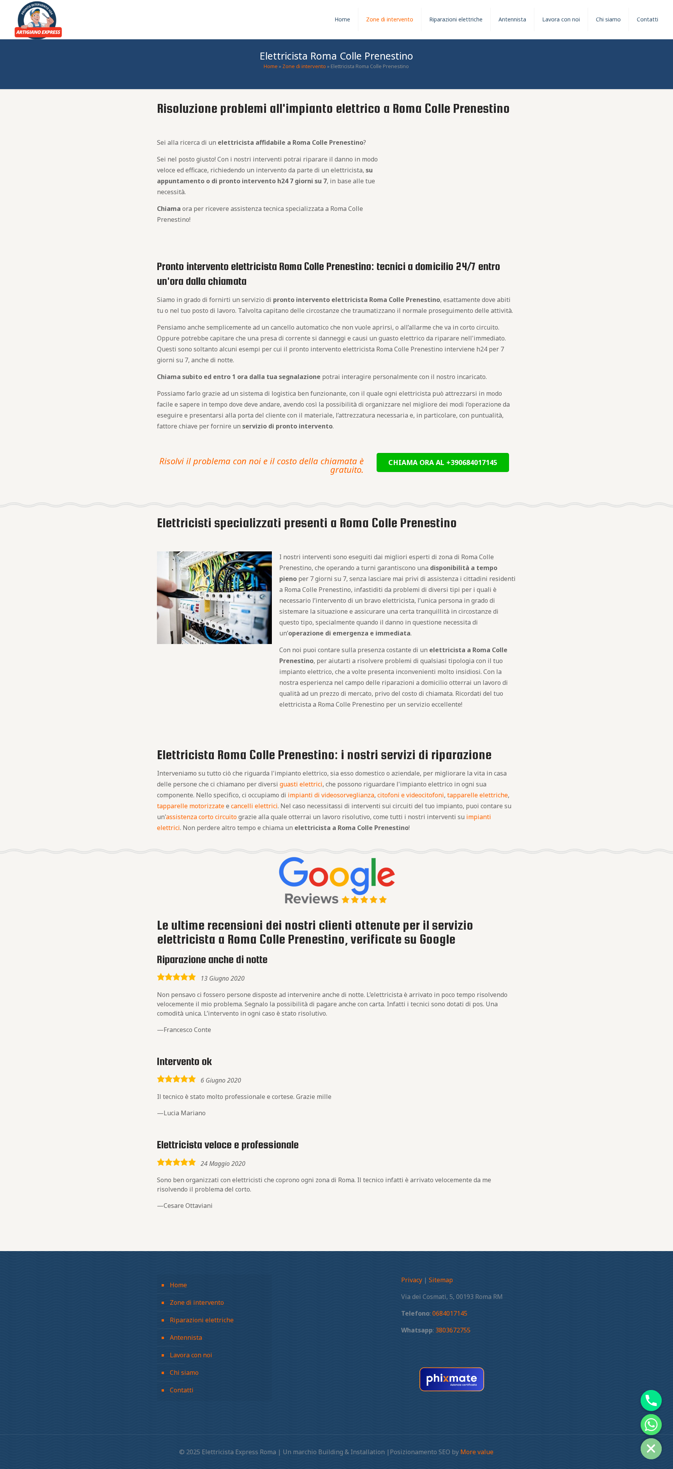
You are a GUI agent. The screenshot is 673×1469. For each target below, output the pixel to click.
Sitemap (441, 1280)
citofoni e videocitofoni (410, 795)
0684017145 (449, 1313)
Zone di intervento (304, 66)
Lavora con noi (191, 1355)
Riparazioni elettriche (202, 1320)
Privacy (411, 1280)
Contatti (182, 1390)
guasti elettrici (301, 784)
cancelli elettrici (254, 806)
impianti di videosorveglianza (331, 795)
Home (271, 66)
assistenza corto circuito (201, 817)
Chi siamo (184, 1372)
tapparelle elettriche (477, 795)
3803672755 (452, 1330)
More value (476, 1452)
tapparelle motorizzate (190, 806)
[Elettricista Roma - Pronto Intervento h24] (38, 19)
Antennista (186, 1337)
